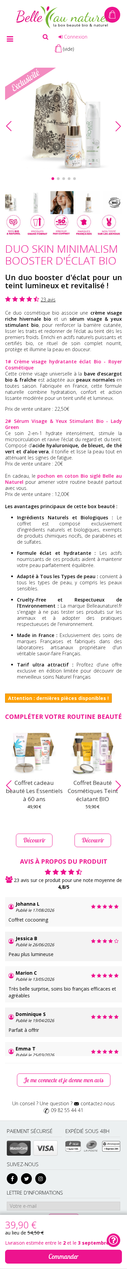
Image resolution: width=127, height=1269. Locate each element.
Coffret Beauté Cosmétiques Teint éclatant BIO (93, 791)
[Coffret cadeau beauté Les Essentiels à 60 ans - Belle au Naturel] (34, 753)
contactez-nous (98, 1103)
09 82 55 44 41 (67, 1110)
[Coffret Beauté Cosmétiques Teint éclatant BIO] (92, 753)
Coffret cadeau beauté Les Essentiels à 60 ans (34, 791)
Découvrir (34, 840)
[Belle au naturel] (63, 17)
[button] (118, 126)
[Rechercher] (45, 37)
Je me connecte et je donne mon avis (63, 1080)
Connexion (75, 36)
